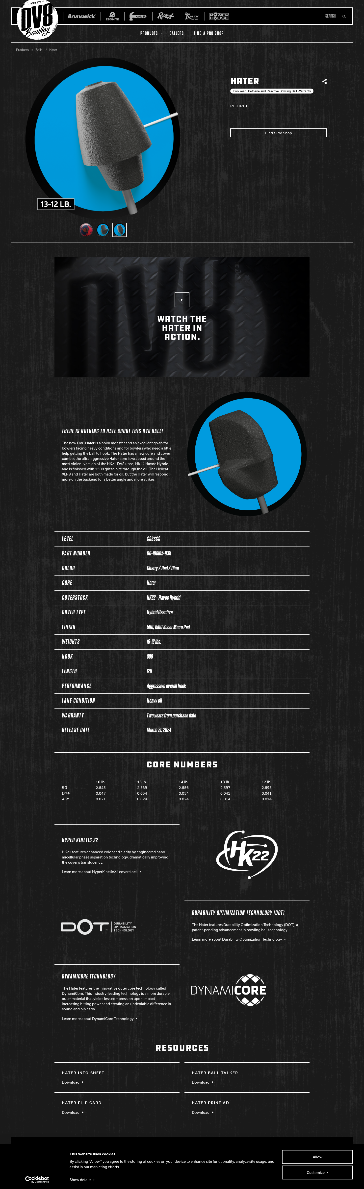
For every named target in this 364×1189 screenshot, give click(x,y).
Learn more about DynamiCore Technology (98, 1018)
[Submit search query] (344, 16)
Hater (53, 50)
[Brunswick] (82, 16)
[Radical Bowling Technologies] (166, 16)
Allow (317, 1156)
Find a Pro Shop (209, 33)
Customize (316, 1172)
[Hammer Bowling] (138, 16)
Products (149, 33)
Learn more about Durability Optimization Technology (237, 939)
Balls (39, 50)
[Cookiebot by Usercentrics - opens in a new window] (37, 1179)
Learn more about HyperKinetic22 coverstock (100, 871)
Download (70, 1082)
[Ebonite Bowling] (112, 16)
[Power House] (219, 16)
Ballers (177, 33)
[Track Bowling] (192, 16)
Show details (80, 1179)
